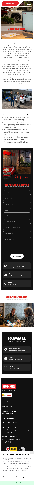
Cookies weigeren (21, 477)
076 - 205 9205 (7, 414)
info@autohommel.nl (9, 437)
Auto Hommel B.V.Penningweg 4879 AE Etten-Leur (9, 408)
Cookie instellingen (8, 477)
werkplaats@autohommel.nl (12, 442)
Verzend (18, 256)
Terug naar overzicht (11, 10)
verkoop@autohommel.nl (11, 439)
